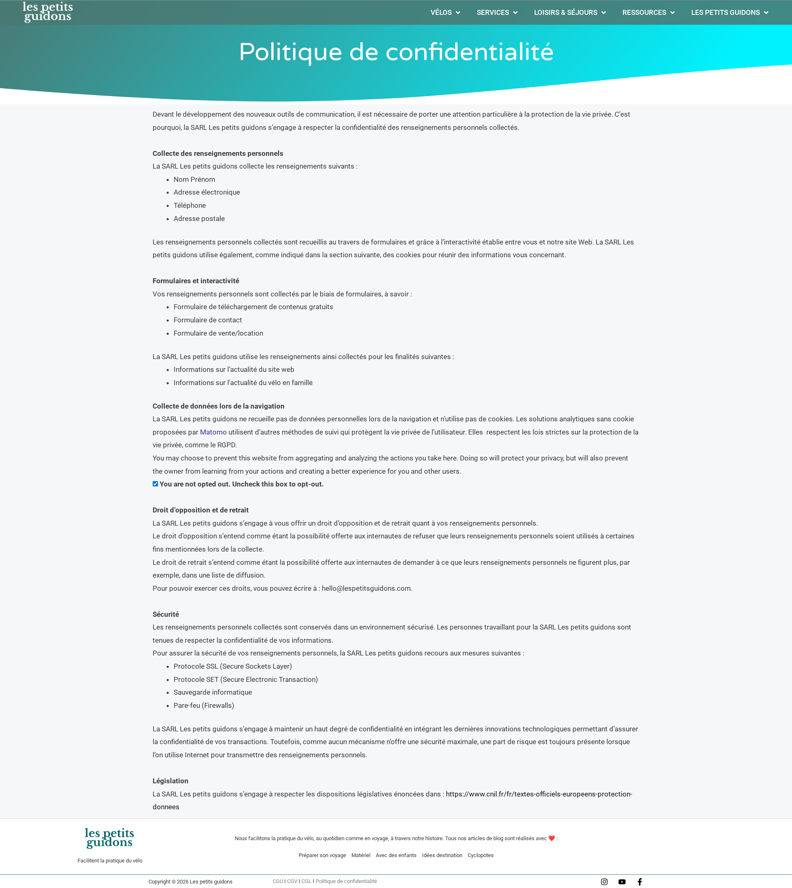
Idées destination (442, 855)
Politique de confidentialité (346, 881)
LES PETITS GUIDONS (725, 12)
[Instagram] (604, 882)
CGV (292, 881)
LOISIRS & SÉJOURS (565, 12)
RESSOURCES (644, 12)
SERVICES (493, 12)
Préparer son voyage (322, 855)
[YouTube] (622, 882)
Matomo (213, 432)
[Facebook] (640, 882)
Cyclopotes (481, 855)
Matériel (360, 855)
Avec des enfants (396, 855)
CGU (278, 881)
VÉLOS (441, 12)
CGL (306, 881)
